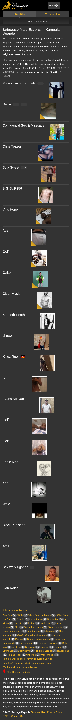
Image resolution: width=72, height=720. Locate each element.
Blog (22, 658)
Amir (6, 546)
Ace (5, 230)
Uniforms (32, 654)
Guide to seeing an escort (38, 663)
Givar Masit (11, 293)
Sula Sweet (14, 167)
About (15, 658)
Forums (7, 658)
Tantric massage (45, 650)
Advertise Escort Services (40, 658)
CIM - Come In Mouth (41, 615)
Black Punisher (14, 525)
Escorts (19, 14)
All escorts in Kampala (16, 610)
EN (51, 5)
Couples (22, 619)
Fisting (33, 623)
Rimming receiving (49, 643)
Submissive (25, 650)
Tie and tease (16, 654)
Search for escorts (37, 21)
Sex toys (18, 647)
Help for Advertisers (13, 663)
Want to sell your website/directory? (21, 667)
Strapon (60, 647)
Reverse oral (28, 643)
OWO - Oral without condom (33, 635)
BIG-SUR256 (12, 188)
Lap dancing (35, 631)
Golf (6, 251)
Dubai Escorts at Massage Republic (15, 5)
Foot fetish (47, 623)
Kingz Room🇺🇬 (14, 356)
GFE (18, 627)
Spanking (32, 647)
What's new (52, 14)
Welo (6, 504)
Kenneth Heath (14, 315)
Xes (5, 483)
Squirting (46, 647)
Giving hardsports (35, 627)
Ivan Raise (10, 588)
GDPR (6, 716)
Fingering (20, 623)
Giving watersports (14, 631)
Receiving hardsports (40, 639)
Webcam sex (49, 654)
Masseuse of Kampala (23, 83)
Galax (7, 272)
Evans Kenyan (13, 399)
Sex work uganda (15, 567)
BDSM (22, 615)
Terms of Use (38, 712)
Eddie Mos (10, 462)
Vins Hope (10, 209)
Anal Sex (9, 615)
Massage (51, 631)
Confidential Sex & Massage (23, 125)
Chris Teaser (12, 146)
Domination (55, 619)
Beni (6, 378)
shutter (8, 335)
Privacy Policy (54, 712)
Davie (14, 104)
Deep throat (38, 619)
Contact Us (17, 716)
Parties (20, 639)
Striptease (10, 650)
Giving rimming (57, 627)
